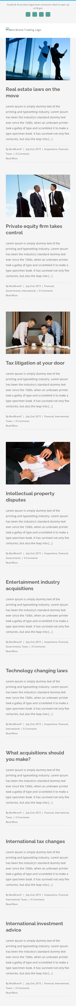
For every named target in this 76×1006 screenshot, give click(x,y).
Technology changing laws (37, 670)
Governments (13, 290)
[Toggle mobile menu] (68, 32)
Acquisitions (50, 149)
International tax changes (35, 841)
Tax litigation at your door (35, 363)
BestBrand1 (15, 149)
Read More (12, 158)
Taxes (9, 153)
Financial (63, 149)
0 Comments (22, 153)
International (29, 290)
